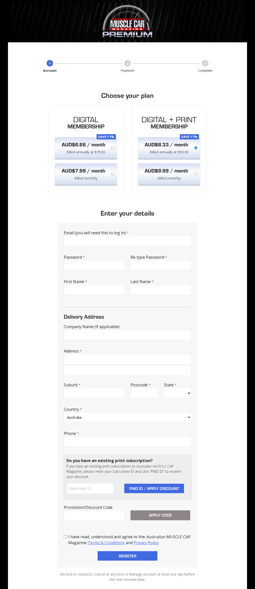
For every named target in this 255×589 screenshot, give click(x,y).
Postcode (140, 385)
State (170, 385)
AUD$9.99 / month (166, 171)
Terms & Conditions (106, 542)
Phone (71, 433)
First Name (75, 281)
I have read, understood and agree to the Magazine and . (129, 539)
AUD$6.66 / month (83, 144)
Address (73, 351)
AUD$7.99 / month (83, 171)
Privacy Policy (146, 542)
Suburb (72, 385)
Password (74, 257)
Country (73, 409)
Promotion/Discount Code (88, 507)
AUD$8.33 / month (166, 144)
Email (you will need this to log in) (96, 233)
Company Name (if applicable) (92, 326)
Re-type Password (148, 257)
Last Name (142, 281)
